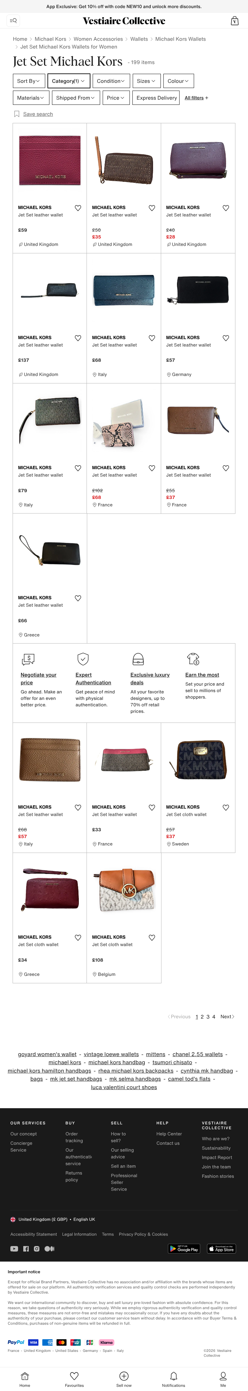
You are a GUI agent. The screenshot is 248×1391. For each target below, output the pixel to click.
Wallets (139, 39)
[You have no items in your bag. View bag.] (234, 20)
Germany (90, 1350)
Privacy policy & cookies (143, 1234)
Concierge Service (21, 1147)
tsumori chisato (172, 1062)
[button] (234, 20)
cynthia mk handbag (207, 1071)
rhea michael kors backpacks (136, 1071)
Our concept (23, 1134)
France (13, 1350)
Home (20, 39)
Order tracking (74, 1137)
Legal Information (79, 1234)
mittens (155, 1054)
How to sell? (118, 1137)
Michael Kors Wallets (180, 39)
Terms (108, 1234)
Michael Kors (50, 39)
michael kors (64, 1062)
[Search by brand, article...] (13, 21)
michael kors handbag (116, 1062)
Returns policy (74, 1176)
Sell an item (123, 1166)
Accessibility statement (33, 1234)
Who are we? (216, 1138)
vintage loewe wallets (111, 1054)
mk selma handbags (135, 1079)
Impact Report (217, 1157)
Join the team (216, 1167)
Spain (107, 1350)
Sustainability (216, 1148)
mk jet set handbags (76, 1079)
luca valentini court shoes (124, 1087)
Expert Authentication (93, 678)
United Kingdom (37, 1350)
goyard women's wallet (47, 1054)
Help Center (169, 1134)
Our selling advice (122, 1153)
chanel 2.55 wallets (197, 1054)
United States (67, 1350)
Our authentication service (81, 1157)
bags (36, 1079)
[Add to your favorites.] (78, 208)
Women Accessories (98, 39)
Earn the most (202, 675)
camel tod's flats (189, 1079)
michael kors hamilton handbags (49, 1071)
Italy (120, 1350)
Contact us (168, 1143)
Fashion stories (218, 1176)
